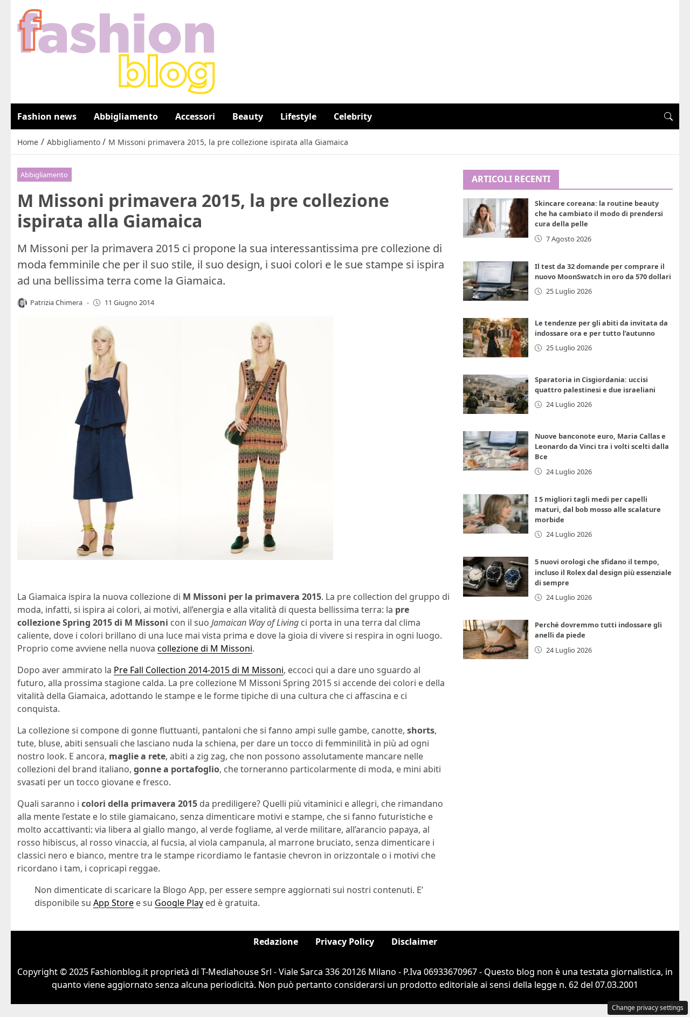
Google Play (179, 903)
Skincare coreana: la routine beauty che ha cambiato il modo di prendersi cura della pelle (599, 214)
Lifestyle (298, 116)
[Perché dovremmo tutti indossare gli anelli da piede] (496, 640)
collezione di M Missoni (204, 648)
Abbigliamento (126, 116)
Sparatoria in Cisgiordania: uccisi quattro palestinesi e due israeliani (595, 385)
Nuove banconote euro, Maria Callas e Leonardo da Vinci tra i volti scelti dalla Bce (602, 446)
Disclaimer (414, 941)
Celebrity (353, 116)
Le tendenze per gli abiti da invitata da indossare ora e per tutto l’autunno (601, 328)
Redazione (275, 941)
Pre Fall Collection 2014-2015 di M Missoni (199, 670)
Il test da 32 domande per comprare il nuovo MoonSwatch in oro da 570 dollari (603, 271)
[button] (668, 116)
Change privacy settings (648, 1007)
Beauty (247, 116)
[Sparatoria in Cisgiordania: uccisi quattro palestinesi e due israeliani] (496, 394)
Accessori (195, 116)
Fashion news (47, 116)
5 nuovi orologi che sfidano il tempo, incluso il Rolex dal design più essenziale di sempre (603, 572)
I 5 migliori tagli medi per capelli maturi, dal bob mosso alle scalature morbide (598, 509)
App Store (113, 903)
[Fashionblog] (116, 51)
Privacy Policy (344, 941)
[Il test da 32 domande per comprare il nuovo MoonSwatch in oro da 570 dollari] (496, 281)
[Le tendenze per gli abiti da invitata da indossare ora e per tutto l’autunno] (496, 337)
